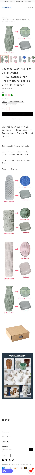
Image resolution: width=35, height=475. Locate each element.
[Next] (29, 39)
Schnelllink (5, 441)
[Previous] (6, 39)
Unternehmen (5, 432)
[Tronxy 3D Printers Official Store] (6, 7)
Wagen (30, 7)
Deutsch (5, 455)
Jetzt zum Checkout (17, 119)
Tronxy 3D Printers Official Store (13, 464)
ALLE (7, 17)
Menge (3, 109)
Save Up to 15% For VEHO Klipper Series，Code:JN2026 (17, 1)
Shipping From (5, 98)
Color (3, 93)
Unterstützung (6, 437)
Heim (3, 17)
